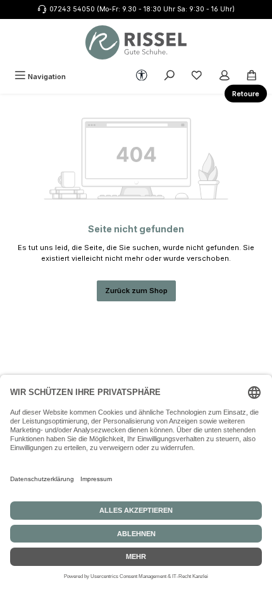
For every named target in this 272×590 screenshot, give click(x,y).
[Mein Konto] (224, 76)
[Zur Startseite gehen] (136, 42)
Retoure (245, 93)
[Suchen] (169, 76)
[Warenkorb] (252, 76)
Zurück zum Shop (136, 290)
